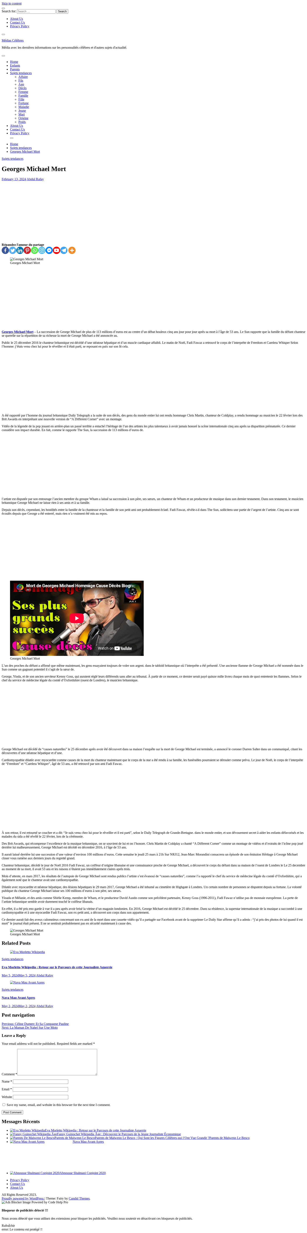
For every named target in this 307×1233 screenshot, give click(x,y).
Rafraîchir (8, 1225)
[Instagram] (42, 250)
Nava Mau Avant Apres (18, 997)
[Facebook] (5, 250)
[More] (71, 250)
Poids (22, 122)
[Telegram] (63, 250)
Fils (20, 80)
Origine (23, 118)
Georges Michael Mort (17, 332)
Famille (23, 95)
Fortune (23, 103)
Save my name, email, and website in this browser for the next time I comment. (58, 1105)
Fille (21, 99)
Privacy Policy (19, 26)
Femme (23, 92)
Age (21, 84)
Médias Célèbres (13, 40)
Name (7, 1081)
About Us (16, 18)
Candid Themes (79, 1198)
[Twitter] (12, 250)
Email (7, 1089)
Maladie (23, 107)
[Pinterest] (27, 250)
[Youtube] (56, 250)
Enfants (15, 65)
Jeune (22, 110)
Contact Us (17, 22)
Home (14, 61)
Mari (21, 114)
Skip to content (12, 3)
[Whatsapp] (34, 250)
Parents (15, 69)
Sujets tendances (21, 73)
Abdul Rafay (35, 179)
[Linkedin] (20, 250)
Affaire (23, 77)
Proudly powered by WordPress (23, 1198)
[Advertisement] (153, 212)
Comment (9, 1074)
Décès (22, 88)
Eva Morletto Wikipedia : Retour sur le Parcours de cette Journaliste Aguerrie (57, 967)
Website (7, 1097)
